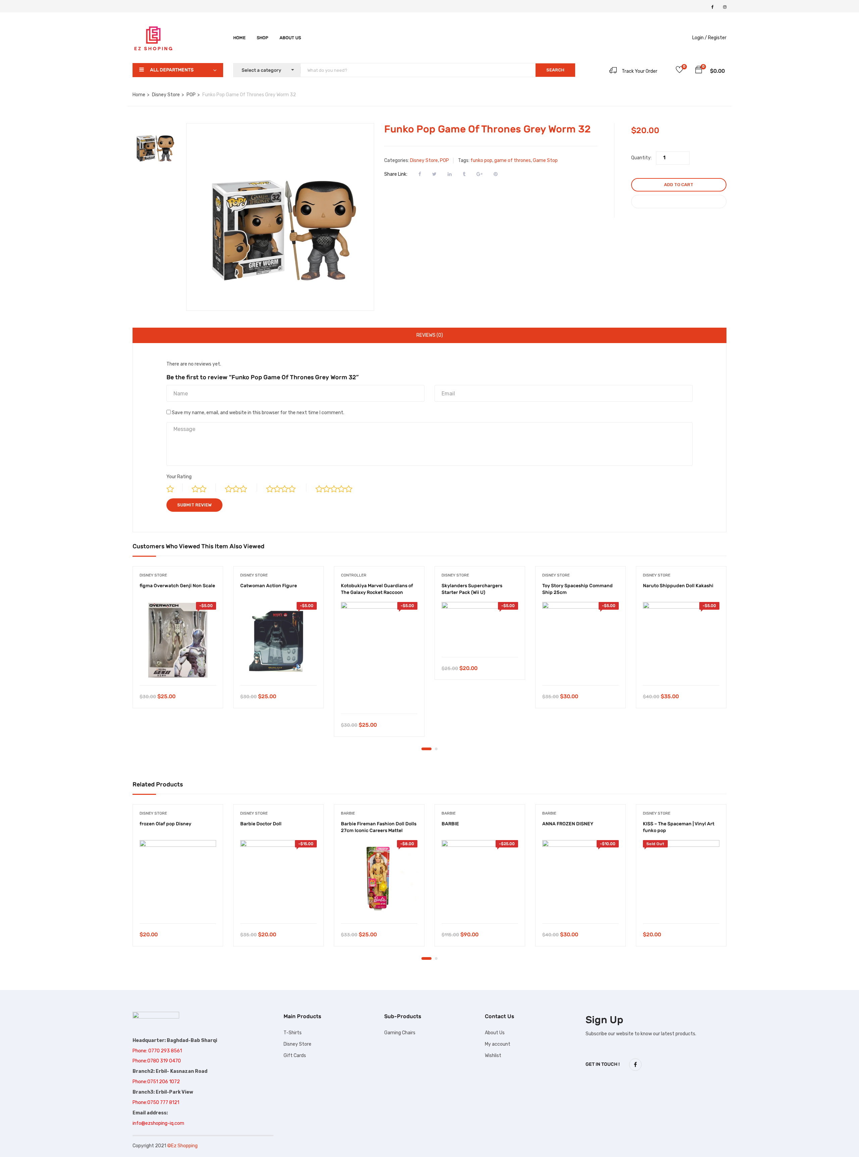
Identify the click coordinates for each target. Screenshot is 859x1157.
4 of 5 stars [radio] (286, 488)
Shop (262, 37)
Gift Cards (295, 1055)
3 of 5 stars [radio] (241, 488)
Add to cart (678, 184)
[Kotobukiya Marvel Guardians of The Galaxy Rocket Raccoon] (379, 654)
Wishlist (493, 1055)
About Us (495, 1033)
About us (290, 37)
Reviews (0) (429, 335)
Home (239, 37)
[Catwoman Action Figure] (278, 640)
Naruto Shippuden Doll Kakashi (678, 586)
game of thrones (512, 160)
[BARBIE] (480, 878)
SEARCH (555, 69)
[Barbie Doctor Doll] (278, 878)
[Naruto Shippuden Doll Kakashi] (681, 640)
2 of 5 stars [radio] (204, 488)
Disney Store (166, 95)
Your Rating (179, 477)
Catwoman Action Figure (268, 586)
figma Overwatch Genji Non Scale (177, 586)
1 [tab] (426, 749)
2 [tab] (436, 749)
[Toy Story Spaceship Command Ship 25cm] (580, 640)
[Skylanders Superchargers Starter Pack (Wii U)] (480, 626)
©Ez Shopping (182, 1146)
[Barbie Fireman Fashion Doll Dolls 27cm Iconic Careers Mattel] (379, 878)
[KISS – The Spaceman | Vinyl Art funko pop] (681, 878)
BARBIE (450, 824)
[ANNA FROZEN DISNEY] (580, 878)
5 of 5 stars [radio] (339, 488)
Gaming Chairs (399, 1033)
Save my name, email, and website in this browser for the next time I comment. (258, 413)
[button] (698, 71)
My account (497, 1044)
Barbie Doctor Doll (261, 824)
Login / (699, 38)
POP (191, 95)
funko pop (481, 160)
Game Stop (545, 160)
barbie (348, 813)
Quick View (178, 668)
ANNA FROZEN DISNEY (567, 824)
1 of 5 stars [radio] (174, 488)
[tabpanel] (178, 642)
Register (717, 38)
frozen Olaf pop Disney (165, 824)
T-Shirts (293, 1033)
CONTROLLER (353, 575)
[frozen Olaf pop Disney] (178, 878)
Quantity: (641, 158)
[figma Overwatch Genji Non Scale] (178, 640)
